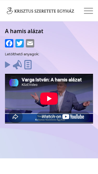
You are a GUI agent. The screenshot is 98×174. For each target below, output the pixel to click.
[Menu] (86, 10)
